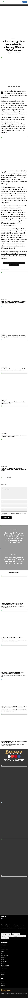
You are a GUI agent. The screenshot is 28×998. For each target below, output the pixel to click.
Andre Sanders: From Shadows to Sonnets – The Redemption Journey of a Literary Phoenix (13, 369)
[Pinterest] (16, 86)
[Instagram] (9, 756)
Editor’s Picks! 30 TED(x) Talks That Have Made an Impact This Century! (14, 435)
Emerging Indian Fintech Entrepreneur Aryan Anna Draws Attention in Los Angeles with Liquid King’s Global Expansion (13, 302)
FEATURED (3, 963)
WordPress (16, 264)
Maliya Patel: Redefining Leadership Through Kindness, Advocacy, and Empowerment (12, 673)
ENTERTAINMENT (5, 955)
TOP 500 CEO (4, 968)
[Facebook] (9, 86)
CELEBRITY (3, 947)
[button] (21, 2)
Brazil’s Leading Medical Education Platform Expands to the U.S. (13, 402)
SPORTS (3, 972)
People (10, 264)
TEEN (2, 970)
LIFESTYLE (14, 38)
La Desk (12, 53)
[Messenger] (11, 86)
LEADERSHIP (4, 961)
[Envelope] (12, 756)
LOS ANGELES (4, 949)
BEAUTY (3, 974)
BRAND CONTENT (5, 965)
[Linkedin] (19, 86)
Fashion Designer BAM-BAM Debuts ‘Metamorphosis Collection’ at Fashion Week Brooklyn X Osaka (14, 707)
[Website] (8, 479)
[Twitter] (14, 86)
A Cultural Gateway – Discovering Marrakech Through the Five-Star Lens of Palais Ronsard (13, 336)
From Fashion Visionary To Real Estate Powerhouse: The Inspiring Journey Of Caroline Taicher (14, 469)
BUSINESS (3, 945)
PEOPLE (3, 953)
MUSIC (2, 951)
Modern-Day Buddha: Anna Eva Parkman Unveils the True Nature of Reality (14, 742)
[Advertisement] (14, 21)
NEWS (2, 959)
